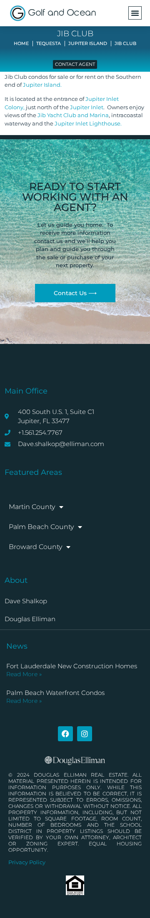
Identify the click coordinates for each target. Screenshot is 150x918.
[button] (135, 13)
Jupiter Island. (42, 84)
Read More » (24, 674)
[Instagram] (84, 733)
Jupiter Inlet (86, 107)
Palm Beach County (41, 527)
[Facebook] (65, 733)
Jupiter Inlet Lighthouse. (88, 123)
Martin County (32, 507)
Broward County (35, 547)
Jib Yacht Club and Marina (73, 115)
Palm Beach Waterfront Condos (55, 693)
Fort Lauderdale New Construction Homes (71, 666)
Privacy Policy (26, 862)
